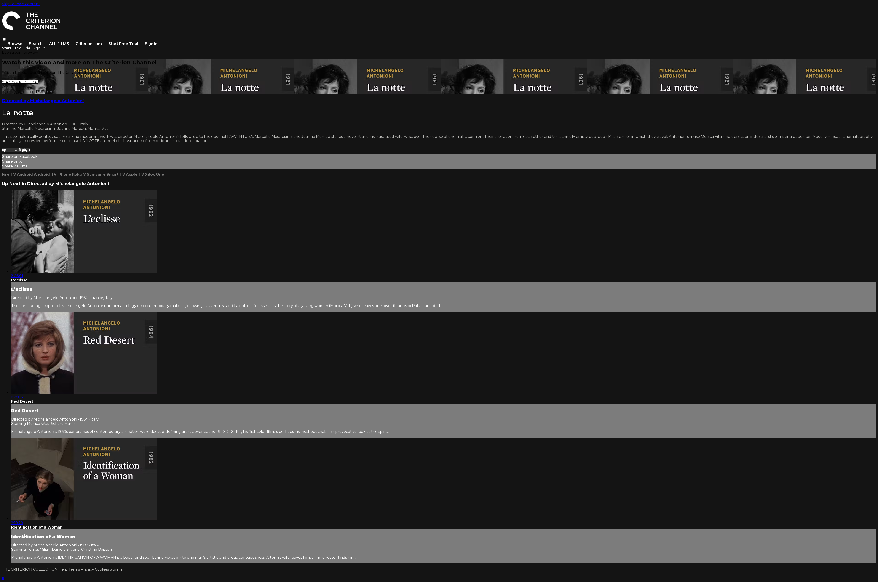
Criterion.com (89, 44)
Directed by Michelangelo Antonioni (43, 100)
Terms (74, 569)
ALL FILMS (59, 44)
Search (36, 44)
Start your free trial (20, 82)
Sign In (39, 48)
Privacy (88, 569)
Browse (15, 44)
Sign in (151, 44)
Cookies (102, 569)
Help (63, 569)
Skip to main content (21, 4)
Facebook (10, 150)
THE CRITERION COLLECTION (30, 569)
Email (26, 150)
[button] (4, 39)
